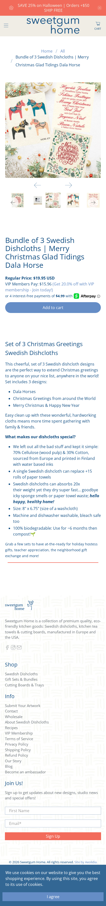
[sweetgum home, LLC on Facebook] (7, 648)
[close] (99, 7)
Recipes (11, 727)
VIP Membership (19, 733)
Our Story (13, 760)
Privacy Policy (16, 744)
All (62, 51)
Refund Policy (16, 755)
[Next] (68, 185)
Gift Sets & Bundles (21, 679)
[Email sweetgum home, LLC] (19, 648)
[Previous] (37, 185)
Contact (11, 710)
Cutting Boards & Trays (24, 684)
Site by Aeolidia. (85, 862)
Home (47, 51)
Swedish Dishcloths (21, 673)
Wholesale (13, 716)
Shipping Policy (18, 749)
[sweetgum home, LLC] (53, 26)
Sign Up (53, 836)
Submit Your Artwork (22, 705)
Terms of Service (19, 738)
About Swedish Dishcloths (27, 722)
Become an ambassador (25, 771)
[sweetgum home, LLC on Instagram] (13, 648)
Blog (9, 766)
